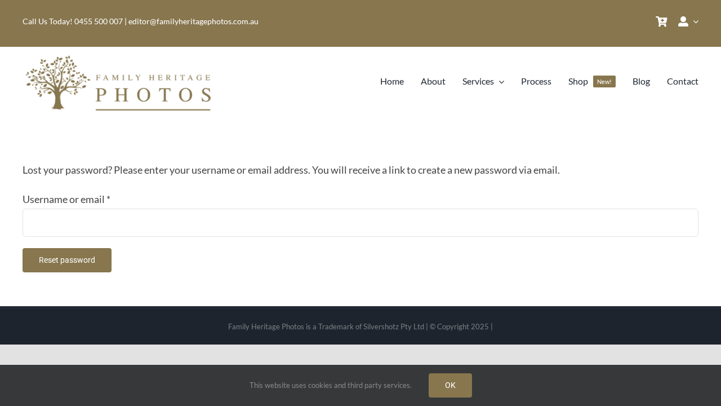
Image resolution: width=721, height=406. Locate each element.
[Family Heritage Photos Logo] (121, 57)
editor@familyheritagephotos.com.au (193, 21)
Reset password (67, 259)
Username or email (66, 199)
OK (450, 385)
